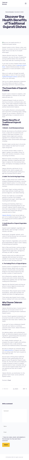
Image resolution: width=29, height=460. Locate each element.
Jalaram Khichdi (6, 215)
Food (9, 380)
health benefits (8, 350)
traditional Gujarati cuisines (9, 76)
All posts (15, 388)
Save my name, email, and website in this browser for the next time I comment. (13, 438)
